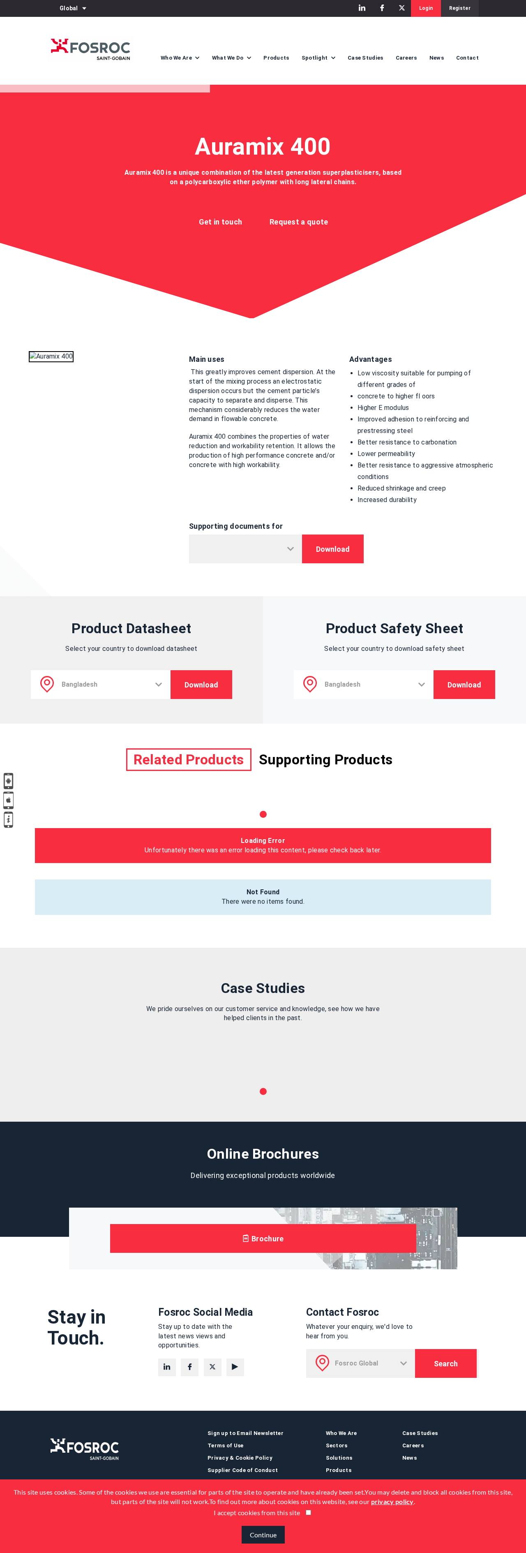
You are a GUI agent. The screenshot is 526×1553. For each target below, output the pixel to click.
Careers (406, 58)
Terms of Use (226, 1445)
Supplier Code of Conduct (243, 1470)
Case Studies (365, 58)
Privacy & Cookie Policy (240, 1458)
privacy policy (392, 1501)
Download (333, 549)
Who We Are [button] (177, 58)
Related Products (189, 759)
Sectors (337, 1445)
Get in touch (220, 222)
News (436, 58)
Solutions (339, 1458)
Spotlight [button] (315, 58)
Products (276, 58)
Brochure (267, 1238)
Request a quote (299, 222)
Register (460, 8)
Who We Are (341, 1433)
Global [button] (69, 8)
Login (426, 8)
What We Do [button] (228, 58)
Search (446, 1363)
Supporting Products (326, 759)
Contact (467, 58)
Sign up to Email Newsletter (246, 1433)
